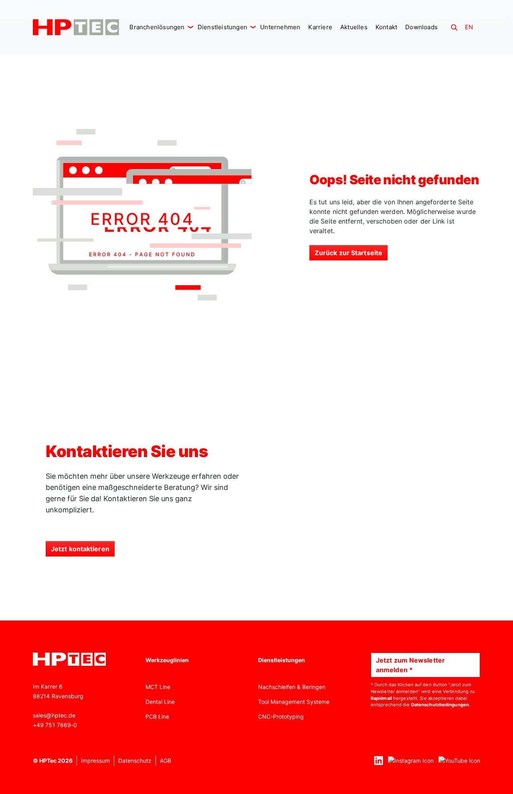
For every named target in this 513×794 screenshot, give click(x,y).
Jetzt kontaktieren (80, 549)
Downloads (421, 27)
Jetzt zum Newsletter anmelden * (410, 665)
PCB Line (157, 716)
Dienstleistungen (223, 27)
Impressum (95, 760)
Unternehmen (280, 27)
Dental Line (160, 701)
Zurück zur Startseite (348, 253)
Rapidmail (381, 698)
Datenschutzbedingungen (440, 704)
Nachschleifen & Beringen (291, 686)
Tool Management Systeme (293, 701)
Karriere (320, 27)
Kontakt (386, 27)
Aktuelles (354, 27)
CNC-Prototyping (281, 716)
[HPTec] (76, 27)
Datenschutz (134, 760)
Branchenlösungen (157, 27)
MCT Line (157, 686)
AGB (165, 760)
